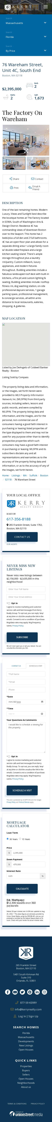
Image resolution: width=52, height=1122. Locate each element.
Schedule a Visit (35, 666)
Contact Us (22, 537)
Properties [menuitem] (26, 1066)
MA (25, 475)
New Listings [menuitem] (26, 1045)
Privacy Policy (17, 625)
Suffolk (33, 475)
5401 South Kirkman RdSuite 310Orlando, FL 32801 (26, 977)
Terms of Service (24, 802)
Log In (21, 1016)
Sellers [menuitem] (26, 1074)
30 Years (14, 839)
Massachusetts (14, 23)
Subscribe (22, 637)
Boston (44, 475)
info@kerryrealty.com (28, 1009)
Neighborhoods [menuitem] (26, 1082)
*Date (10, 696)
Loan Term (12, 832)
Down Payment (14, 859)
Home (5, 475)
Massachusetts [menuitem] (26, 1037)
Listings (16, 475)
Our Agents (12, 544)
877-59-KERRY (28, 1002)
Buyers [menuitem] (26, 1070)
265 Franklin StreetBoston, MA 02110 (26, 967)
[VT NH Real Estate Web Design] (26, 1113)
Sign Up (33, 1016)
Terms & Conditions (17, 1103)
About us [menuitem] (26, 1087)
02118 (8, 479)
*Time (10, 708)
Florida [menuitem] (26, 1033)
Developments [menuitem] (26, 1041)
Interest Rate (14, 871)
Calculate (22, 888)
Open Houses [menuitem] (26, 1049)
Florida (10, 37)
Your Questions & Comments (22, 720)
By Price (10, 50)
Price (9, 847)
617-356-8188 (19, 519)
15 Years (26, 839)
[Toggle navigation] (45, 6)
